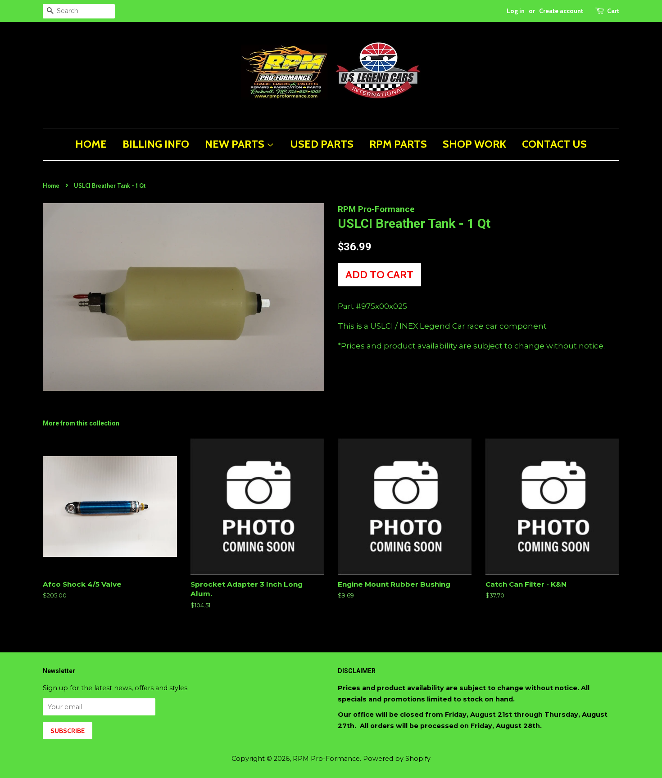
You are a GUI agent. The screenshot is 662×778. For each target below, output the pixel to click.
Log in (516, 11)
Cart (613, 11)
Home (51, 185)
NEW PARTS (236, 143)
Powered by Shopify (397, 759)
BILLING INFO (155, 143)
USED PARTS (322, 143)
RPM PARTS (398, 143)
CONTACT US (554, 143)
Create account (561, 11)
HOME (91, 143)
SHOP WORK (474, 143)
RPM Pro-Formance (326, 759)
